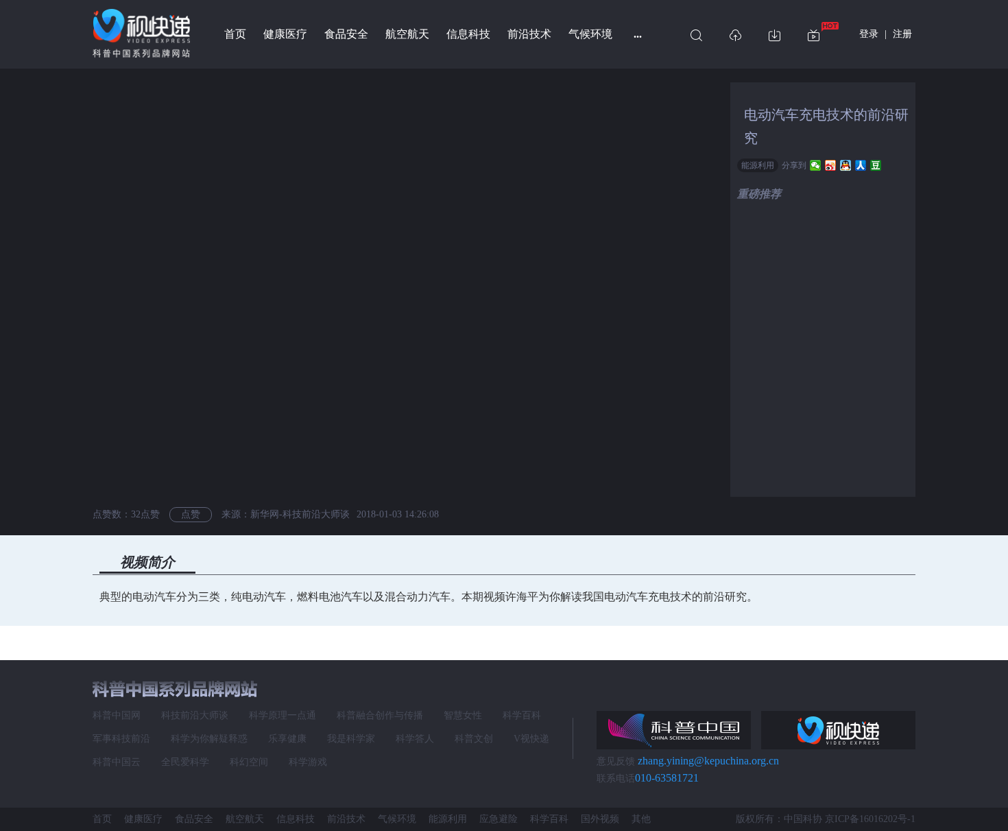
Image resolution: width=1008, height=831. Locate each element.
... (638, 34)
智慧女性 (463, 715)
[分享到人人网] (861, 165)
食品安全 (346, 34)
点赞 (190, 514)
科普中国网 (117, 715)
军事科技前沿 (121, 739)
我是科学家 (351, 739)
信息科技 (468, 34)
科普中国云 (117, 762)
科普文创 (474, 739)
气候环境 (590, 34)
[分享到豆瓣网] (876, 165)
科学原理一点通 (282, 715)
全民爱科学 (185, 762)
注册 (902, 34)
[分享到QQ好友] (846, 165)
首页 (235, 34)
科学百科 (522, 715)
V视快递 (531, 739)
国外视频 (600, 819)
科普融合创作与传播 (380, 715)
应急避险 (498, 819)
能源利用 (757, 165)
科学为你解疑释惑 (209, 739)
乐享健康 (287, 739)
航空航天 (407, 34)
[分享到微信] (815, 165)
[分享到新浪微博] (831, 165)
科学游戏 (308, 762)
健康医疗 (285, 34)
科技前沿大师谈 (194, 715)
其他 (641, 819)
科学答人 (415, 739)
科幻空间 (249, 762)
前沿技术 (529, 34)
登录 (868, 34)
